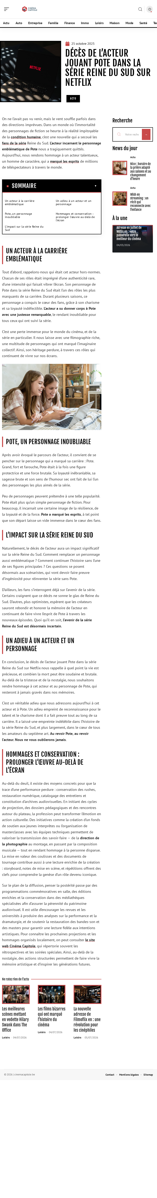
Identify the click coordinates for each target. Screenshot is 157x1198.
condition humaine (26, 137)
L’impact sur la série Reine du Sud (24, 228)
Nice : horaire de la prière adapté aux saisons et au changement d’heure (140, 171)
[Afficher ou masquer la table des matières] (66, 185)
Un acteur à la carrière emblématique (19, 202)
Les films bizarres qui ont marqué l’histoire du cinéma (51, 1016)
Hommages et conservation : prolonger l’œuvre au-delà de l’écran (75, 217)
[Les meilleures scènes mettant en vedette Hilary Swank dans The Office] (15, 994)
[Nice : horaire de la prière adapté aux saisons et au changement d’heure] (120, 167)
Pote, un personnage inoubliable (18, 215)
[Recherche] (140, 9)
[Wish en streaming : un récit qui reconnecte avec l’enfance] (120, 198)
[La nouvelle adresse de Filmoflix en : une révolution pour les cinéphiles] (87, 994)
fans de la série (14, 143)
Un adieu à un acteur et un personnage (73, 202)
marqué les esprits (64, 161)
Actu (73, 98)
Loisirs (6, 1037)
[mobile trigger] (7, 9)
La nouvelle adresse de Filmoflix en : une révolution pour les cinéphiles (87, 1019)
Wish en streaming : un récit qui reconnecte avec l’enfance (140, 202)
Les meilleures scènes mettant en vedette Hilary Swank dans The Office (15, 1019)
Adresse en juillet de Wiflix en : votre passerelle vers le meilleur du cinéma (129, 233)
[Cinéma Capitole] (29, 9)
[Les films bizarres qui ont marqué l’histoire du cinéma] (51, 994)
